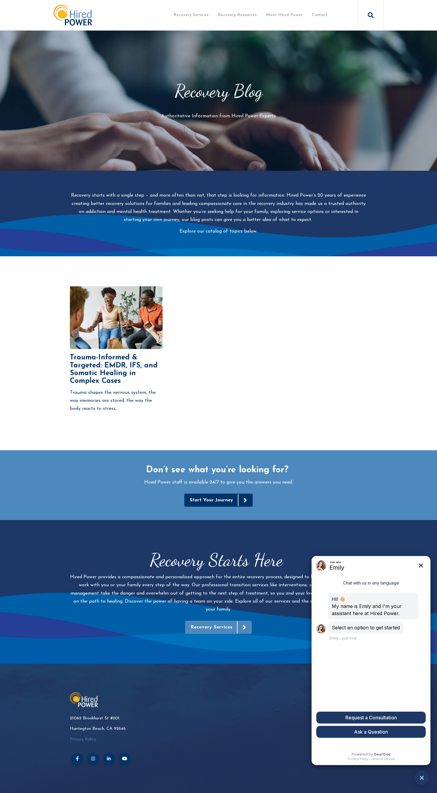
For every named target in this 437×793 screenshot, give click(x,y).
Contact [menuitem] (319, 15)
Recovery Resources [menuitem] (237, 15)
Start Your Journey (211, 500)
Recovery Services (211, 627)
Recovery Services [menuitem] (191, 15)
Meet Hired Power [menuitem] (284, 15)
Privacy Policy (83, 739)
